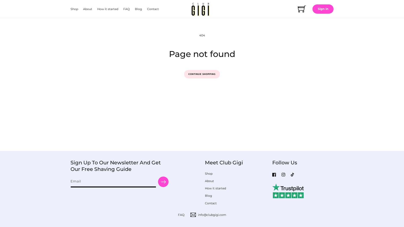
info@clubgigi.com (212, 215)
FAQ (181, 215)
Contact (211, 203)
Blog (208, 196)
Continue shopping (202, 74)
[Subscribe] (163, 182)
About (209, 181)
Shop (209, 174)
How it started (215, 188)
